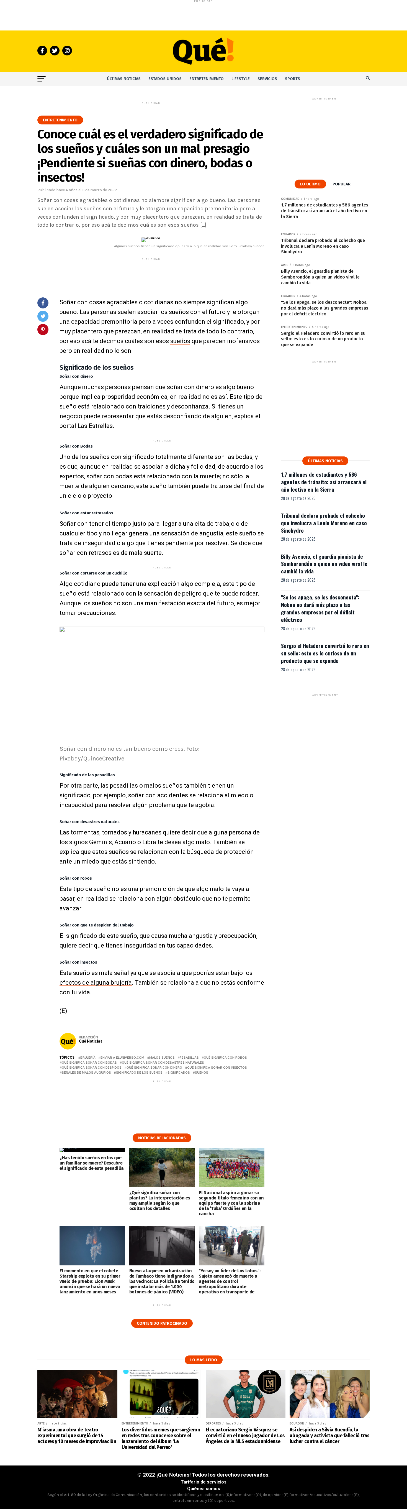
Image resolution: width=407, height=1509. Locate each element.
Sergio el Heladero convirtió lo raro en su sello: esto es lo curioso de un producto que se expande (325, 653)
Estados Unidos (165, 78)
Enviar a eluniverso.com (122, 1057)
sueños (180, 341)
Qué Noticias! (91, 1041)
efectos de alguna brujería (96, 982)
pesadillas (189, 1057)
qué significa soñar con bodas (89, 1062)
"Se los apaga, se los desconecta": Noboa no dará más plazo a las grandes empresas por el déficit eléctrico (320, 608)
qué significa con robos (225, 1057)
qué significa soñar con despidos (92, 1067)
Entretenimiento (206, 78)
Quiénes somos (203, 1488)
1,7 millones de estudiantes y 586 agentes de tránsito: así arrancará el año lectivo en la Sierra (324, 481)
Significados (179, 1072)
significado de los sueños (139, 1072)
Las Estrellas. (96, 425)
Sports (292, 78)
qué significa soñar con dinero (154, 1067)
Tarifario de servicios (203, 1482)
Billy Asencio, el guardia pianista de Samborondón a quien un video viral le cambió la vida (324, 563)
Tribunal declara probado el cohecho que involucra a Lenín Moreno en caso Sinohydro (324, 522)
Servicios (267, 78)
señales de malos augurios (86, 1072)
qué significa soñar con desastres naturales (163, 1062)
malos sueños (162, 1057)
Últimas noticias (124, 78)
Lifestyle (240, 78)
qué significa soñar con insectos (217, 1067)
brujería (88, 1057)
